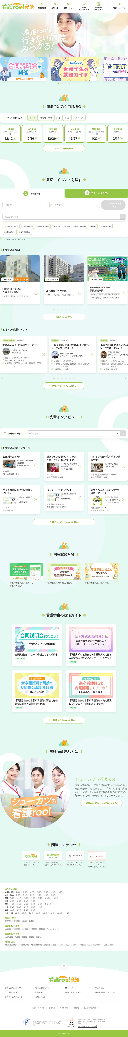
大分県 (44, 913)
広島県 (33, 907)
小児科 (55, 945)
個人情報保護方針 (90, 1008)
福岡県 (16, 913)
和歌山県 (48, 904)
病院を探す (39, 992)
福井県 (39, 895)
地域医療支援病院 (11, 945)
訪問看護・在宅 (85, 945)
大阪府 (26, 904)
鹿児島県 (59, 913)
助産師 (31, 921)
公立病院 (17, 929)
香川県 (19, 910)
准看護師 (17, 921)
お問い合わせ (40, 997)
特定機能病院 (24, 945)
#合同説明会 (20, 659)
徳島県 (12, 910)
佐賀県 (24, 913)
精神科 (75, 945)
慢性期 (31, 937)
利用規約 (76, 1008)
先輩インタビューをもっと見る (64, 522)
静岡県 (19, 901)
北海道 (18, 892)
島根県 (19, 907)
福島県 (60, 892)
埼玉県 (33, 898)
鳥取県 (12, 907)
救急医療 (47, 945)
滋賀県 (12, 904)
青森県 (25, 892)
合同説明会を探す (12, 992)
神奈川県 (55, 898)
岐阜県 (12, 901)
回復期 (24, 937)
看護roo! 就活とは (42, 988)
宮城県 (39, 892)
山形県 (53, 892)
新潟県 (18, 895)
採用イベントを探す (73, 992)
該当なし (39, 937)
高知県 (33, 910)
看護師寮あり (97, 945)
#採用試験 (19, 708)
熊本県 (38, 913)
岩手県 (32, 892)
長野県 (53, 895)
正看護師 (8, 921)
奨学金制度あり (109, 945)
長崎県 (30, 913)
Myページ (69, 988)
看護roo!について (38, 1008)
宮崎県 (52, 913)
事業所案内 (64, 1008)
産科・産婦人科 (65, 945)
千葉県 (40, 898)
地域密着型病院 (36, 945)
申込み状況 (99, 988)
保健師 (24, 921)
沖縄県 (67, 913)
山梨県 (46, 895)
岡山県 (26, 907)
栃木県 (19, 898)
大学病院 (8, 929)
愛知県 (26, 901)
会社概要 (52, 1008)
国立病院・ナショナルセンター (49, 929)
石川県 (32, 895)
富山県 (25, 895)
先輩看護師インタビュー (105, 992)
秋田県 (46, 892)
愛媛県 (26, 910)
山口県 (40, 907)
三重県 (33, 901)
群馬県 (26, 898)
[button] (58, 83)
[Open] (117, 433)
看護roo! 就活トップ (13, 988)
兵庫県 (33, 904)
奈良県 (40, 904)
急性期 (17, 937)
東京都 (47, 898)
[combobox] (26, 205)
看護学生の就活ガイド (13, 997)
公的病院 (25, 929)
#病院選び (73, 662)
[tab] (32, 193)
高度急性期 (9, 937)
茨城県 (12, 898)
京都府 (19, 904)
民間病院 (34, 929)
